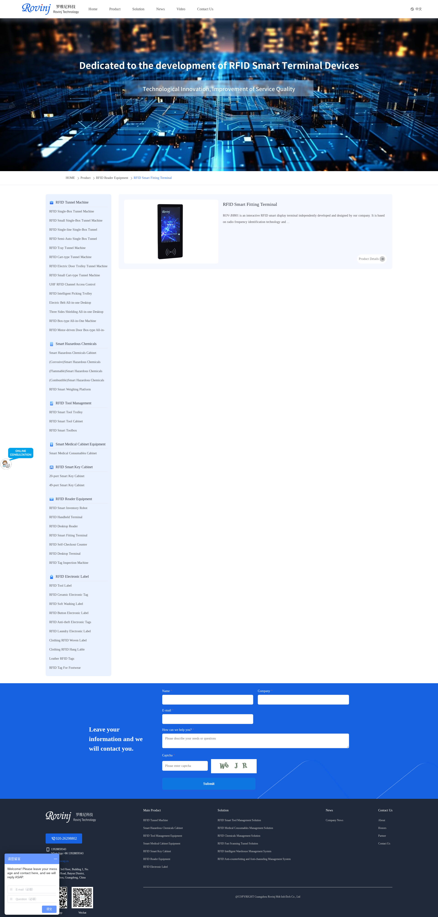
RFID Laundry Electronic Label (70, 631)
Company (264, 691)
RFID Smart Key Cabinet (74, 467)
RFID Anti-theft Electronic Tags (70, 622)
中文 (418, 9)
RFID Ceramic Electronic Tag (68, 594)
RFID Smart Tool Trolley (66, 412)
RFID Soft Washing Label (66, 604)
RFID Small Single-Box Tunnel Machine (75, 220)
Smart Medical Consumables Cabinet (73, 453)
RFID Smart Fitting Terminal (153, 178)
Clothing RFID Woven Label (68, 640)
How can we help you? (177, 730)
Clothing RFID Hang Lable (67, 649)
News (160, 9)
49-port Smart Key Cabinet (66, 485)
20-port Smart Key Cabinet (66, 476)
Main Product (152, 810)
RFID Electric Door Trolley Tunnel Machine (78, 266)
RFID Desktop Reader (63, 526)
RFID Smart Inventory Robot (68, 508)
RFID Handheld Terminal (65, 517)
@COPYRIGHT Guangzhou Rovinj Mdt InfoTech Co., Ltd (267, 896)
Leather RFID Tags (61, 658)
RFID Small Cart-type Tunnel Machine (74, 275)
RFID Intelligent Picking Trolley (70, 293)
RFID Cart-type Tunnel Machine (70, 257)
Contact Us (205, 9)
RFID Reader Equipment (112, 178)
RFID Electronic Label (72, 576)
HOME (70, 178)
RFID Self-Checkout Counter (68, 544)
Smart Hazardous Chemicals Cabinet (72, 353)
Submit (208, 784)
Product (114, 9)
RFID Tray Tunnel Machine (67, 248)
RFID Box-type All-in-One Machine (72, 321)
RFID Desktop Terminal (65, 553)
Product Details (369, 259)
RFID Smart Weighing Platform (70, 389)
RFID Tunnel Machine (72, 202)
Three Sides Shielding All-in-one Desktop (76, 312)
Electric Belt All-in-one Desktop (70, 302)
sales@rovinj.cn (59, 861)
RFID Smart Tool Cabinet (66, 421)
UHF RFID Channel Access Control (72, 284)
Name (166, 691)
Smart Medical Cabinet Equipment (80, 444)
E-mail (166, 710)
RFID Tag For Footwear (65, 667)
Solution (138, 9)
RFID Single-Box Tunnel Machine (71, 211)
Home (93, 9)
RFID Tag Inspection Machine (68, 562)
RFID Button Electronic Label (69, 613)
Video (181, 9)
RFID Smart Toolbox (63, 430)
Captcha (167, 755)
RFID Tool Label (60, 585)
